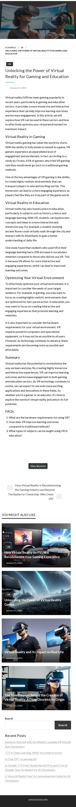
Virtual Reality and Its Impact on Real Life (34, 652)
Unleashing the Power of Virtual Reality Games (32, 602)
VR (22, 47)
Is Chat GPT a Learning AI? (21, 759)
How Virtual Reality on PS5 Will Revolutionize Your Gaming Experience (32, 555)
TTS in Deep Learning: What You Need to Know (33, 752)
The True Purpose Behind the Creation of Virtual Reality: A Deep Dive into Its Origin (34, 697)
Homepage (10, 47)
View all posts (38, 466)
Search (9, 718)
